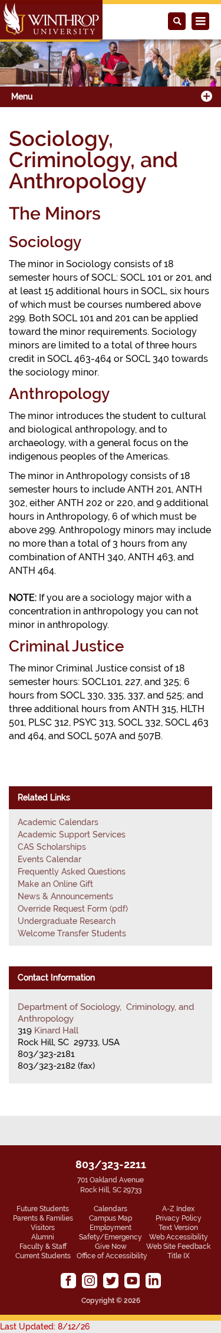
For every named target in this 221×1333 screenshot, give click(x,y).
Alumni (42, 1237)
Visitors (43, 1228)
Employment (110, 1228)
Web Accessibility (178, 1237)
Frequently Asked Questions (72, 871)
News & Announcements (65, 896)
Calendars (110, 1209)
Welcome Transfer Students (72, 933)
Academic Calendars (58, 822)
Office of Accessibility (112, 1256)
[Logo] (51, 21)
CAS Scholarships (52, 847)
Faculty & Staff (43, 1246)
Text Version (178, 1228)
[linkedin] (153, 1280)
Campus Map (110, 1218)
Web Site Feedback (178, 1246)
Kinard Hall (56, 1030)
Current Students (43, 1256)
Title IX (178, 1256)
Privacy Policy (179, 1218)
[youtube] (132, 1280)
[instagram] (89, 1280)
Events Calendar (49, 859)
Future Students (43, 1209)
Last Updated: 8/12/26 (45, 1326)
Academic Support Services (72, 834)
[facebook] (68, 1280)
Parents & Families (43, 1218)
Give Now (111, 1246)
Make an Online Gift (55, 884)
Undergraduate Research (67, 921)
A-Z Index (178, 1209)
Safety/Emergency (110, 1237)
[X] (110, 1280)
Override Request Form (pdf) (73, 908)
